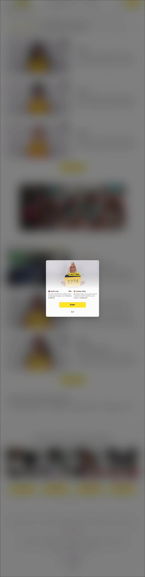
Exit (72, 312)
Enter (72, 305)
